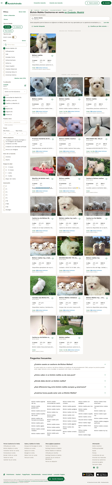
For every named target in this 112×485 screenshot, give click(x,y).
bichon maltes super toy (100, 414)
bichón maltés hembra (54, 406)
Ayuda (94, 450)
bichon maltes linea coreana (69, 402)
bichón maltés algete (37, 426)
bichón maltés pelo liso (86, 406)
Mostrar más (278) (20, 78)
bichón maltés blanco (69, 418)
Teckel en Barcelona (51, 446)
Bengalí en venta (29, 453)
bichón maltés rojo (100, 411)
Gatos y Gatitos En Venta (32, 443)
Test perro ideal (97, 464)
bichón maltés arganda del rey (38, 402)
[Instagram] (97, 467)
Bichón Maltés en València (53, 450)
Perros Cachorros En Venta (12, 443)
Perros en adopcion (51, 461)
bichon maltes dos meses (68, 427)
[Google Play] (88, 474)
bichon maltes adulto (53, 427)
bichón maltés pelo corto (53, 420)
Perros (6, 19)
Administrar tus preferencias (10, 482)
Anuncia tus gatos (97, 462)
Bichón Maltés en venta (11, 448)
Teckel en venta (8, 457)
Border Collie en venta (10, 455)
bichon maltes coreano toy (70, 432)
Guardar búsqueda (39, 26)
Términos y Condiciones (24, 481)
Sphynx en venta (29, 450)
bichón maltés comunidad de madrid (53, 402)
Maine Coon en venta (31, 455)
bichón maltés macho (53, 409)
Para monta (8, 31)
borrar (24, 40)
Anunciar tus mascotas (99, 457)
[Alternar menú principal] (1, 3)
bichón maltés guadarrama (35, 407)
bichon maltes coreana (101, 418)
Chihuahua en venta (9, 446)
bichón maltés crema (85, 417)
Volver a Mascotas (9, 15)
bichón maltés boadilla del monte (38, 414)
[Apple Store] (101, 474)
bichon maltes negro (85, 422)
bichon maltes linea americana (100, 402)
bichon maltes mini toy (70, 412)
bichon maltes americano (51, 416)
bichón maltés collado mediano (38, 429)
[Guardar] (52, 56)
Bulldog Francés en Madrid (53, 448)
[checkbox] (4, 48)
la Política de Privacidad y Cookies (39, 481)
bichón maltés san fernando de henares (37, 419)
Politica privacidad (97, 448)
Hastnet (18, 474)
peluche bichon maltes (85, 419)
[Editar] (25, 85)
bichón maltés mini (68, 415)
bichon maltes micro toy (85, 426)
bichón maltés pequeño (54, 430)
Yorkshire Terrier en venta (11, 450)
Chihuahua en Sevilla (52, 453)
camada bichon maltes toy (101, 407)
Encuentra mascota (40, 3)
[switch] (14, 37)
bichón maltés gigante (69, 424)
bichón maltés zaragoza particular (101, 422)
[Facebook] (94, 467)
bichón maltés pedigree (70, 409)
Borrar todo (22, 12)
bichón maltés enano (53, 424)
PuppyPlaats (26, 474)
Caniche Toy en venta (10, 460)
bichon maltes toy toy (100, 430)
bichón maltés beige (85, 435)
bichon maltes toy (52, 412)
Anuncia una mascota (56, 3)
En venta (7, 27)
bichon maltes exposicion (83, 431)
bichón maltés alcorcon (38, 411)
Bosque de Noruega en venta (33, 446)
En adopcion (17, 27)
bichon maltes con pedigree (84, 402)
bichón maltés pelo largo (53, 434)
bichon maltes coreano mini (101, 426)
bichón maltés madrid (38, 433)
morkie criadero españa (85, 414)
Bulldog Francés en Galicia (53, 455)
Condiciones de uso (98, 455)
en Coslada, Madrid (74, 12)
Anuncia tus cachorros (99, 460)
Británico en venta (30, 448)
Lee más (106, 22)
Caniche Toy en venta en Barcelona (53, 458)
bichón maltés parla (37, 423)
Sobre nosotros (97, 446)
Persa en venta (29, 457)
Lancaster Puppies (59, 474)
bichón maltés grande (69, 406)
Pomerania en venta (9, 453)
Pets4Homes (10, 474)
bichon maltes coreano (70, 421)
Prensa (94, 453)
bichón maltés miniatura (83, 410)
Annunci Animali (47, 474)
